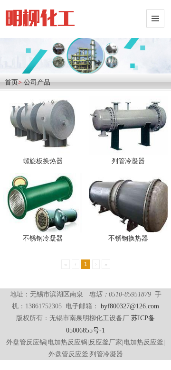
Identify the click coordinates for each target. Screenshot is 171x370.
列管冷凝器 (128, 161)
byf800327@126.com (130, 306)
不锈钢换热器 (128, 238)
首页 (11, 82)
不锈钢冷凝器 (43, 238)
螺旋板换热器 (43, 161)
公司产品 (37, 82)
